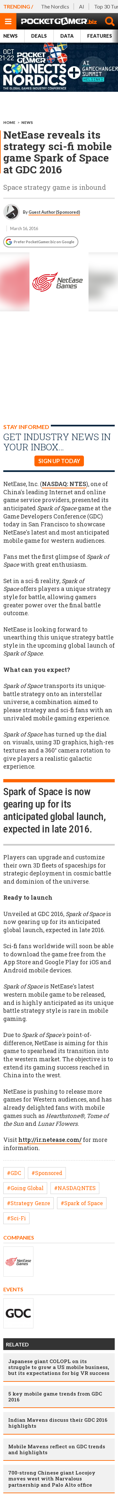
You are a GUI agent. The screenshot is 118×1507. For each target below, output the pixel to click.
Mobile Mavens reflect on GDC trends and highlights (56, 1449)
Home (9, 122)
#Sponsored (46, 1172)
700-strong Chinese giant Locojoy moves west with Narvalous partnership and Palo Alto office (51, 1478)
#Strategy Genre (28, 1203)
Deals (39, 36)
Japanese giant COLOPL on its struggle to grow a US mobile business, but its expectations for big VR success (58, 1367)
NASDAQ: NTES (64, 484)
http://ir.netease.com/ (50, 1140)
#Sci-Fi (16, 1218)
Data (67, 36)
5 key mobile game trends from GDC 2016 (55, 1396)
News (10, 36)
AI (81, 6)
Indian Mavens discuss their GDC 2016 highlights (58, 1423)
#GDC (14, 1172)
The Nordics (55, 6)
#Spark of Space (82, 1203)
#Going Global (25, 1187)
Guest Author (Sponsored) (54, 212)
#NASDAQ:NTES (75, 1187)
